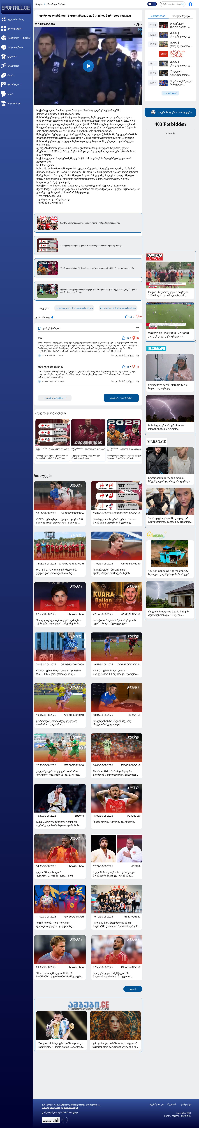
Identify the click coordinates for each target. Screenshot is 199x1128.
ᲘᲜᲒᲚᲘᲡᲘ (134, 715)
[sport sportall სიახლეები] (190, 4)
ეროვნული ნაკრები (56, 4)
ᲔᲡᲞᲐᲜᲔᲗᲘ (134, 815)
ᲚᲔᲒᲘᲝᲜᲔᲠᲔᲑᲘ (131, 614)
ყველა (133, 989)
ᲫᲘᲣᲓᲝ (79, 815)
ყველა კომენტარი (53, 398)
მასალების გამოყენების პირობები (60, 1107)
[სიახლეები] (88, 1005)
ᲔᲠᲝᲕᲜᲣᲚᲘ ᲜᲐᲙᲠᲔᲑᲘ (127, 513)
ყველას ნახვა (170, 93)
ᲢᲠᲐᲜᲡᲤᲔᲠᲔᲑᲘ (131, 563)
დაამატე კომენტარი (121, 397)
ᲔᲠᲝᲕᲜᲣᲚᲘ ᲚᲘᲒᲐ (72, 513)
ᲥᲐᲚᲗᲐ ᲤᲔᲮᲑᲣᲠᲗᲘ (71, 563)
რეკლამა (172, 1104)
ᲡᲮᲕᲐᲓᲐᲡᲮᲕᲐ (76, 614)
